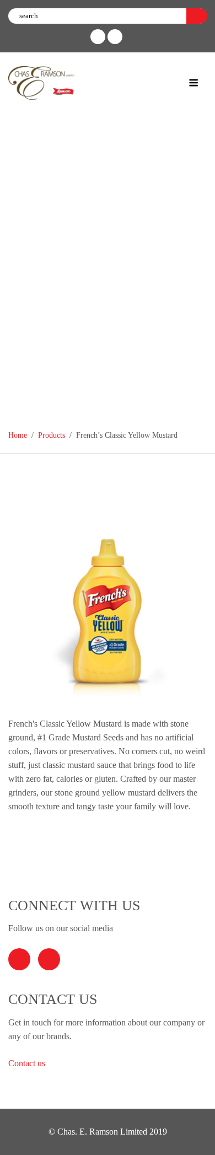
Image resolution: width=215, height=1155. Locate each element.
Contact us (27, 1063)
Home (17, 435)
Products (51, 435)
